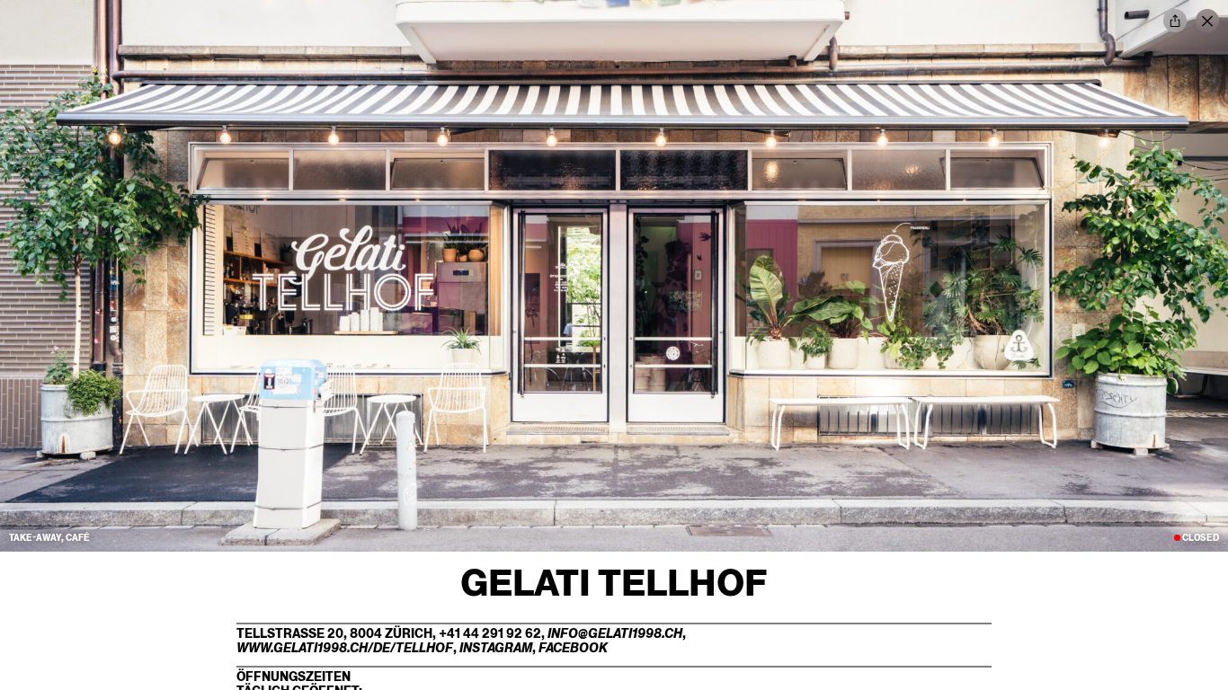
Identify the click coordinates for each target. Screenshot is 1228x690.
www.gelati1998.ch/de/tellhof (344, 648)
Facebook (573, 648)
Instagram (495, 648)
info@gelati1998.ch (614, 633)
